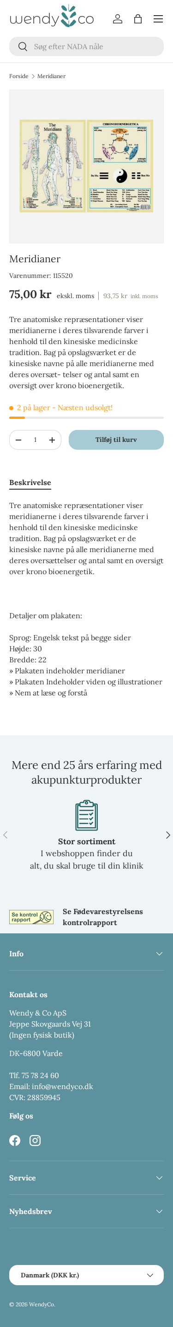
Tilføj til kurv (116, 439)
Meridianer (51, 76)
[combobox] (86, 46)
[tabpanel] (86, 599)
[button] (138, 19)
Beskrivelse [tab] (30, 482)
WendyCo (41, 1304)
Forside (19, 76)
